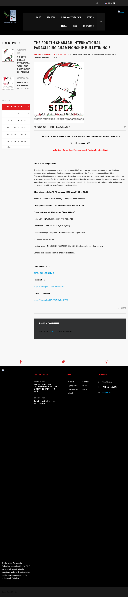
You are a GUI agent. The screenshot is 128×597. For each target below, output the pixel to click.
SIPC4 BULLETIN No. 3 (44, 273)
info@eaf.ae (106, 392)
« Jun (8, 147)
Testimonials (73, 389)
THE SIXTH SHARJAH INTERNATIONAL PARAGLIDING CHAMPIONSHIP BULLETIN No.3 (46, 387)
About (70, 393)
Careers (71, 382)
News (84, 385)
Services (85, 382)
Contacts (85, 389)
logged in (52, 331)
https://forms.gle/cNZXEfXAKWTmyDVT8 (51, 300)
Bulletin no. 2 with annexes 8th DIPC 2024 (45, 402)
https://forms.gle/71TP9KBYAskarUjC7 (49, 286)
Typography (72, 385)
